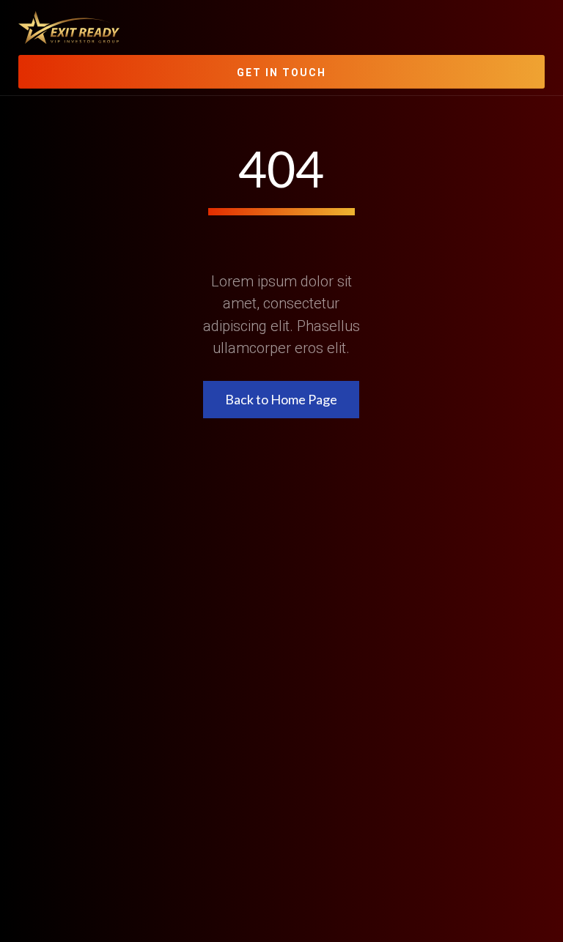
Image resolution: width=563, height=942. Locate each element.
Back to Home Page (281, 399)
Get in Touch (281, 72)
